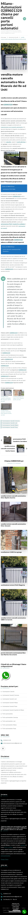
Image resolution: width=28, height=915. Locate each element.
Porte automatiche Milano (9, 725)
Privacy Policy (4, 859)
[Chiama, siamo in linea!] (24, 912)
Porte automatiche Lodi (8, 721)
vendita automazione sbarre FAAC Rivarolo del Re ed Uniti (18, 398)
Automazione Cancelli (8, 691)
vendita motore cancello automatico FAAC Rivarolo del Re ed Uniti (6, 413)
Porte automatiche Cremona (10, 717)
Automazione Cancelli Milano (10, 425)
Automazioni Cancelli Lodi (9, 699)
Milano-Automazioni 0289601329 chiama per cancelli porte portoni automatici (11, 16)
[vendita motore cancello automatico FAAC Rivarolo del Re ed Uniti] (6, 406)
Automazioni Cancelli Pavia (9, 706)
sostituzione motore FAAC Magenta (13, 585)
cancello (23, 845)
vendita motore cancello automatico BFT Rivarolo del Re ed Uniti (6, 399)
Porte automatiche (7, 714)
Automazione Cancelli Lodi (10, 423)
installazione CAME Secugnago (11, 552)
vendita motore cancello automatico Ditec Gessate (13, 525)
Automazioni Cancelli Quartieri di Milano (13, 710)
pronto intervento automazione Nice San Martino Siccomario (13, 654)
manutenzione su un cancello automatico (12, 127)
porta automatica (5, 856)
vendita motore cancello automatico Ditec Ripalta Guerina (13, 497)
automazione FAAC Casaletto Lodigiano (13, 224)
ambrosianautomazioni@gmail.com (12, 743)
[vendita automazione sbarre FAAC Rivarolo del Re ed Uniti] (18, 393)
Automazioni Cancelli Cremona (10, 695)
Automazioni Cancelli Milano (10, 703)
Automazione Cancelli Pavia (10, 427)
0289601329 (8, 105)
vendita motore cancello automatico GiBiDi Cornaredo (13, 619)
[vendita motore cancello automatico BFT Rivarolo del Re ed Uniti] (6, 393)
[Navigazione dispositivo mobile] (24, 18)
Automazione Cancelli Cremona (11, 421)
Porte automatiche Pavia (9, 728)
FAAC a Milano (8, 847)
